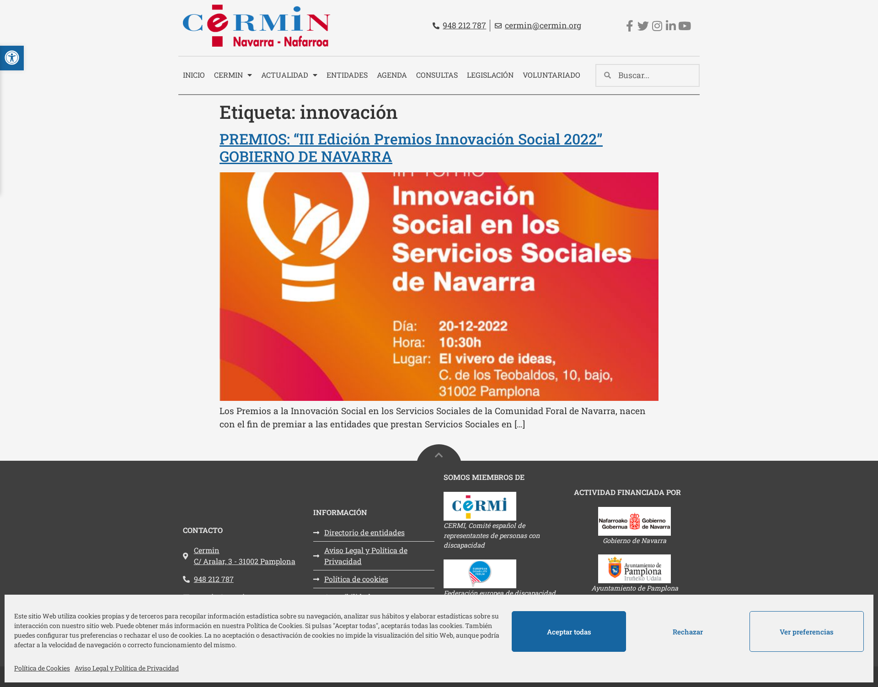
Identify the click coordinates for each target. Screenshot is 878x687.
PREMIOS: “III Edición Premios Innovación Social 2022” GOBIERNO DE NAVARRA (411, 147)
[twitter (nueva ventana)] (643, 26)
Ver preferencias (807, 631)
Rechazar (688, 631)
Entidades (347, 75)
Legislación (490, 75)
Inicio (194, 75)
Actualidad (284, 75)
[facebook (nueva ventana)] (629, 26)
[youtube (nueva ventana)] (684, 26)
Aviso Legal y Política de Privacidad (127, 668)
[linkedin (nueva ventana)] (670, 26)
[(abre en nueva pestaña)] (504, 506)
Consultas (437, 75)
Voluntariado (551, 75)
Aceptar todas (569, 631)
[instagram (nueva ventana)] (657, 26)
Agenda (392, 75)
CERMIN (228, 75)
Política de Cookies (42, 668)
